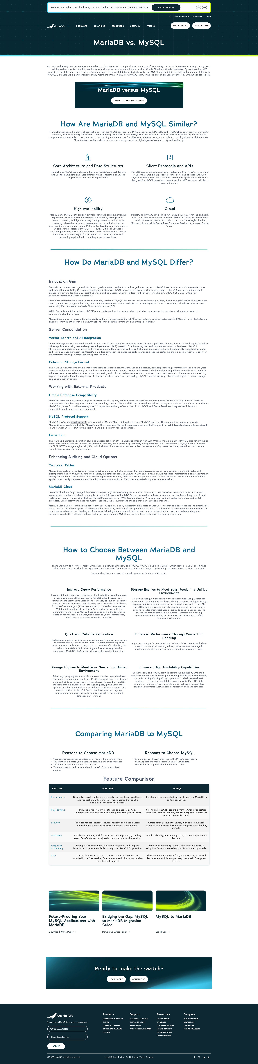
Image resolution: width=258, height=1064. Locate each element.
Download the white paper (129, 100)
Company (189, 1014)
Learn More (116, 979)
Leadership (189, 1025)
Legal (107, 1057)
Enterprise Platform (113, 1019)
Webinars (161, 1022)
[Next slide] (204, 7)
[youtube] (209, 1057)
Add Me (56, 1046)
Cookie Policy (132, 1057)
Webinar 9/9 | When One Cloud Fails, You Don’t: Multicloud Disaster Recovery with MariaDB (99, 7)
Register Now (166, 7)
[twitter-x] (199, 1057)
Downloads (197, 16)
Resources (163, 1014)
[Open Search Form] (170, 16)
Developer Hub (164, 1036)
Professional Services (140, 1029)
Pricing (106, 1032)
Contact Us (201, 25)
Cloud (106, 1022)
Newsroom (189, 1022)
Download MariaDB (112, 1029)
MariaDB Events (164, 1029)
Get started (180, 25)
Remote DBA (135, 1025)
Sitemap (149, 1057)
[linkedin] (204, 1057)
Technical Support (139, 1019)
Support (135, 1014)
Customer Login (137, 1022)
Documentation (181, 16)
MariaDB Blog (163, 1019)
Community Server (111, 1025)
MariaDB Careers (192, 1029)
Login (208, 16)
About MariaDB (191, 1019)
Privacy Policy (117, 1057)
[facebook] (194, 1057)
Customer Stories (165, 1025)
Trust (141, 1057)
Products (108, 1014)
